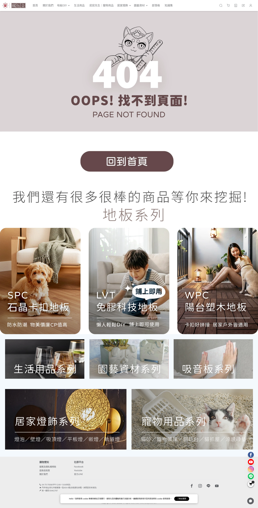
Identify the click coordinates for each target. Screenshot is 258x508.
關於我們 (43, 474)
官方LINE (78, 474)
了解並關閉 (181, 498)
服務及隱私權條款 (47, 466)
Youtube (78, 470)
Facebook (78, 466)
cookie (86, 498)
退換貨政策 (44, 470)
